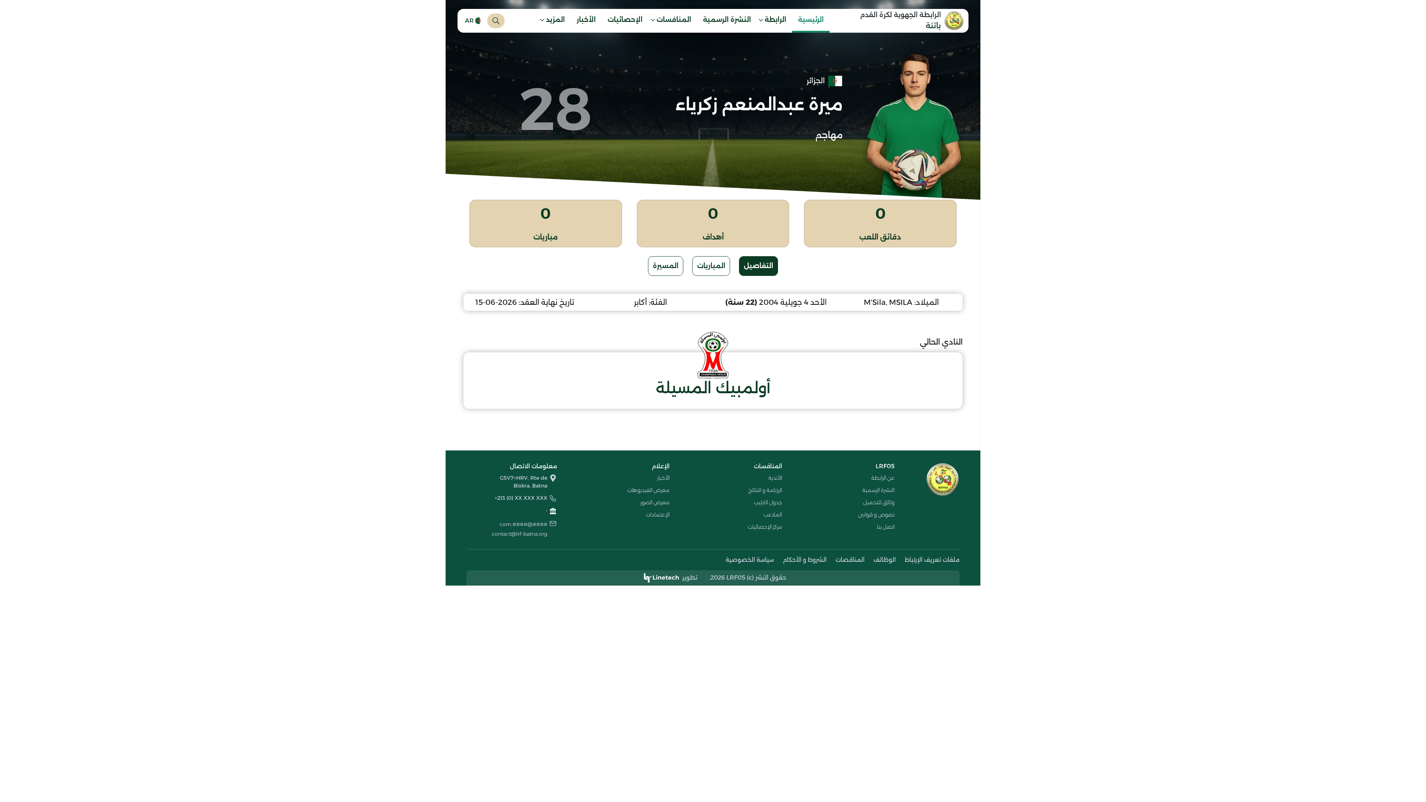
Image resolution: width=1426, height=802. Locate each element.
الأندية (775, 478)
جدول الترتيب (768, 502)
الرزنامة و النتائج (765, 490)
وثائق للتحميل (879, 502)
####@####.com (523, 524)
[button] (774, 21)
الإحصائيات (625, 20)
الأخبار (586, 20)
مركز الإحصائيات (765, 527)
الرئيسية (811, 20)
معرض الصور (655, 502)
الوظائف (884, 559)
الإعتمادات (658, 514)
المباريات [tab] (711, 266)
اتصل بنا (886, 527)
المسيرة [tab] (665, 266)
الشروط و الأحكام (805, 559)
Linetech (665, 577)
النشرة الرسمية (727, 20)
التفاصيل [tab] (758, 266)
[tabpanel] (713, 351)
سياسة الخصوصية (750, 559)
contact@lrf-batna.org (519, 534)
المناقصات (850, 559)
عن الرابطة (883, 478)
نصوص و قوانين (876, 514)
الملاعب (773, 514)
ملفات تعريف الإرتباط (932, 559)
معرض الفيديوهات (648, 490)
